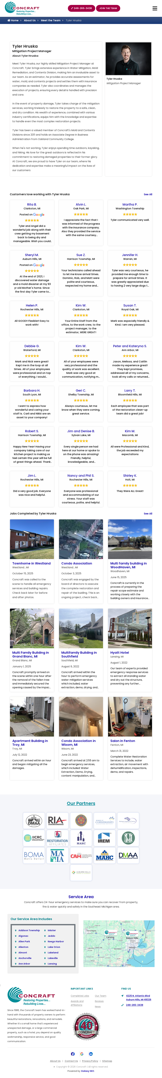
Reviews (99, 1001)
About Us (30, 20)
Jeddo (51, 936)
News (98, 1006)
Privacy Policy (90, 1061)
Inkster (52, 930)
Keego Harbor (56, 941)
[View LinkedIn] (91, 1053)
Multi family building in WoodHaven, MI (128, 565)
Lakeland (53, 952)
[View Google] (82, 1053)
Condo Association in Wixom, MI (78, 743)
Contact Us (71, 1061)
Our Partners (81, 803)
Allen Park (24, 941)
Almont (23, 952)
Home (14, 20)
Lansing (52, 963)
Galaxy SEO (87, 1071)
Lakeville (53, 958)
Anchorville (25, 958)
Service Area (81, 897)
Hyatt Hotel (119, 652)
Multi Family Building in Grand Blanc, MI (30, 654)
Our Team (100, 995)
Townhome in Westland (31, 563)
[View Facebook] (73, 1053)
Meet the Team (50, 20)
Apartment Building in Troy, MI (30, 743)
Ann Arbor (24, 963)
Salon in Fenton (122, 741)
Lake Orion (54, 947)
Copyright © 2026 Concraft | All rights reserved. (82, 1066)
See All (148, 194)
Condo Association (76, 563)
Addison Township (29, 930)
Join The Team (108, 8)
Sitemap (107, 1061)
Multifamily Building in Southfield (79, 654)
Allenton (23, 947)
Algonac (23, 936)
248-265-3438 (83, 8)
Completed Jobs (80, 995)
